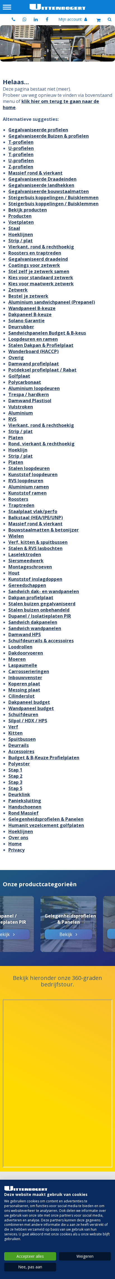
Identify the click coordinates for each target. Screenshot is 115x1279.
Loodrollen (20, 647)
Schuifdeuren (23, 714)
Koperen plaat (24, 684)
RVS (12, 419)
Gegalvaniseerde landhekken (41, 185)
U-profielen (21, 148)
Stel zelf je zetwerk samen (38, 271)
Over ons (18, 837)
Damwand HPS (24, 634)
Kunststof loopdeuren (33, 474)
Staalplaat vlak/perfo (32, 511)
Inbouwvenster (25, 677)
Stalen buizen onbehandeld (39, 610)
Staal (14, 228)
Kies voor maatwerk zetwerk (41, 284)
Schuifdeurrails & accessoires (41, 641)
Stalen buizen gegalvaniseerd (41, 604)
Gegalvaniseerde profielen (38, 130)
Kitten (15, 733)
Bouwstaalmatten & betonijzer (43, 530)
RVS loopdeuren (25, 481)
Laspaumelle (22, 665)
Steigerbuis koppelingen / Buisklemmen (53, 197)
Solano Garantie (26, 321)
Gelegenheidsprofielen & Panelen (45, 819)
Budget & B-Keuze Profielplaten (43, 757)
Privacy (16, 850)
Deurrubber (21, 327)
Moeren (17, 659)
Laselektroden (24, 554)
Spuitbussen (22, 739)
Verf (13, 727)
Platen (15, 437)
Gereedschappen (27, 585)
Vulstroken (20, 407)
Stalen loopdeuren (29, 468)
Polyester (19, 764)
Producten (20, 216)
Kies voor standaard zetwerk (40, 277)
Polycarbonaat (24, 382)
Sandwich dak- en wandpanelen (43, 591)
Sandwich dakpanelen (32, 622)
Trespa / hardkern (28, 394)
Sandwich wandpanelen (34, 628)
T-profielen (20, 142)
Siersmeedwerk (26, 561)
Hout (14, 573)
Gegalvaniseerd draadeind (38, 259)
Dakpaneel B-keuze (30, 314)
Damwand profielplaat (33, 364)
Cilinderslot (21, 696)
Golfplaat (19, 376)
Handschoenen (24, 807)
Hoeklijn (17, 450)
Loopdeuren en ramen (33, 339)
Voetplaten (21, 222)
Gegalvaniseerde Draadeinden (42, 179)
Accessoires (21, 751)
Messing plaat (24, 690)
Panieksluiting (24, 801)
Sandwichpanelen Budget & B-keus (47, 333)
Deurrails (18, 745)
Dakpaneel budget (29, 702)
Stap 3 (15, 782)
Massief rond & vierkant (35, 173)
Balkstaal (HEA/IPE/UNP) (35, 517)
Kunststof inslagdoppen (35, 579)
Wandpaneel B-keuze (32, 308)
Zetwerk (18, 290)
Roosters (18, 499)
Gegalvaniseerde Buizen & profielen (48, 136)
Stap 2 (15, 776)
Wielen (16, 536)
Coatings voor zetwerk (34, 265)
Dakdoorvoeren (25, 653)
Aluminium (20, 413)
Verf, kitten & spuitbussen (38, 542)
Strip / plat (20, 241)
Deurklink (19, 794)
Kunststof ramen (27, 493)
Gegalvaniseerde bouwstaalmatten (48, 191)
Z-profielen (20, 167)
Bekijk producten (27, 210)
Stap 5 (15, 788)
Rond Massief (23, 813)
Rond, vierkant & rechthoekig (41, 444)
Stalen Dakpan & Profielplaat (40, 345)
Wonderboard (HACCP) (33, 351)
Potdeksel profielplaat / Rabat (42, 370)
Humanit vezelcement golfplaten (46, 825)
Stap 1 (15, 770)
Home (15, 844)
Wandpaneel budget (31, 708)
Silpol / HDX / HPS (27, 721)
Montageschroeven (30, 567)
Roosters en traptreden (34, 253)
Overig (16, 357)
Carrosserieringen (28, 671)
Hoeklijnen (20, 234)
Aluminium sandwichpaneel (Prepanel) (51, 302)
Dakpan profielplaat (30, 597)
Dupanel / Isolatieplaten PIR (39, 616)
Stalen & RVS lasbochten (35, 548)
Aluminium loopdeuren (34, 388)
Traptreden (21, 505)
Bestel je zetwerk (28, 296)
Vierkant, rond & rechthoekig (41, 247)
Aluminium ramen (28, 487)
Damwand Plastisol (29, 401)
